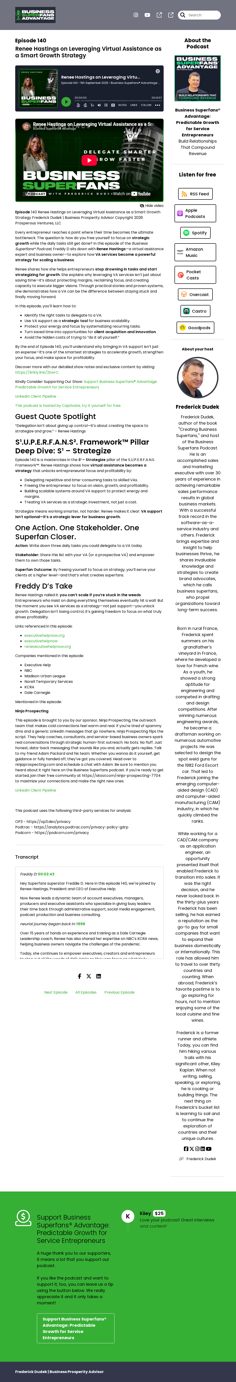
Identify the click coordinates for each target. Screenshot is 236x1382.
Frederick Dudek (201, 1159)
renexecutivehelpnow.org (47, 646)
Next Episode (56, 992)
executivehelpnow (41, 641)
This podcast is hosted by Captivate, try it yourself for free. (68, 405)
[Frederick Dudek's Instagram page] (197, 1149)
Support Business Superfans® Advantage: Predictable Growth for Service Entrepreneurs (86, 384)
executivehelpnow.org (44, 635)
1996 (80, 924)
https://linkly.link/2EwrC (37, 372)
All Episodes (86, 992)
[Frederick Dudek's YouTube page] (209, 1149)
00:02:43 (46, 874)
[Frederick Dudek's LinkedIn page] (203, 1149)
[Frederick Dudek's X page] (191, 1149)
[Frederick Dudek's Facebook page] (186, 1149)
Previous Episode (119, 992)
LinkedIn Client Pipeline (35, 396)
